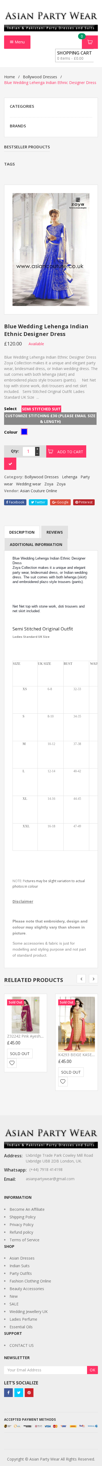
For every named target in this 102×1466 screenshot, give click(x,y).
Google (62, 502)
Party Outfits (21, 1273)
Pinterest (85, 502)
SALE (14, 1303)
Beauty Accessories (27, 1288)
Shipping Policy (23, 1216)
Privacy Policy (21, 1224)
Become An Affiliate (27, 1209)
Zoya (48, 483)
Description (22, 532)
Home (9, 76)
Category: (13, 476)
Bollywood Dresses (40, 76)
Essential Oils (21, 1326)
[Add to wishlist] (12, 1063)
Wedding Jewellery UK (29, 1311)
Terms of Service (24, 1239)
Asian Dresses (22, 1258)
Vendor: (11, 490)
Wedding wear (28, 483)
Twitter (39, 502)
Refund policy (21, 1232)
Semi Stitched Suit (41, 408)
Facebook (16, 502)
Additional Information (36, 544)
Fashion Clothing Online (30, 1281)
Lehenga (69, 476)
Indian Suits (20, 1265)
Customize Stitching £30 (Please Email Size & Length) (50, 418)
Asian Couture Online (38, 490)
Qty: (15, 450)
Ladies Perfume (23, 1319)
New (14, 1296)
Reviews (55, 532)
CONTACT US (22, 1345)
